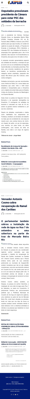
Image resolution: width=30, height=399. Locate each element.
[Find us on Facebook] (11, 395)
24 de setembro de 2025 (15, 346)
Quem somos (9, 377)
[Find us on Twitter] (13, 395)
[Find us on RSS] (17, 395)
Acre (6, 7)
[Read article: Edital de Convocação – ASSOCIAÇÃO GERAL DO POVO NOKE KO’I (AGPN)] (15, 355)
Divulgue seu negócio (19, 377)
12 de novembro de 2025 (16, 330)
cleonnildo (8, 25)
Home (2, 7)
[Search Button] (28, 2)
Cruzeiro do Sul (9, 195)
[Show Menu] (2, 2)
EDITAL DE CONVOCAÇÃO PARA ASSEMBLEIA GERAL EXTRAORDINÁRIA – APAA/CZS (15, 326)
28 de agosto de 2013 (19, 25)
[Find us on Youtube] (15, 395)
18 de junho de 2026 (14, 150)
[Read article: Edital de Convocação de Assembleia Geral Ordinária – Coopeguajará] (15, 175)
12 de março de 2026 (14, 166)
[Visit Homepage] (15, 2)
